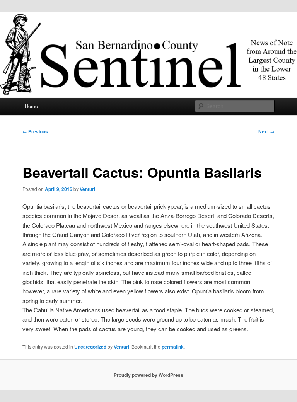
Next (266, 131)
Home (31, 106)
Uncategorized (90, 346)
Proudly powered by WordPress (148, 374)
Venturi (87, 189)
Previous (35, 131)
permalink (173, 346)
